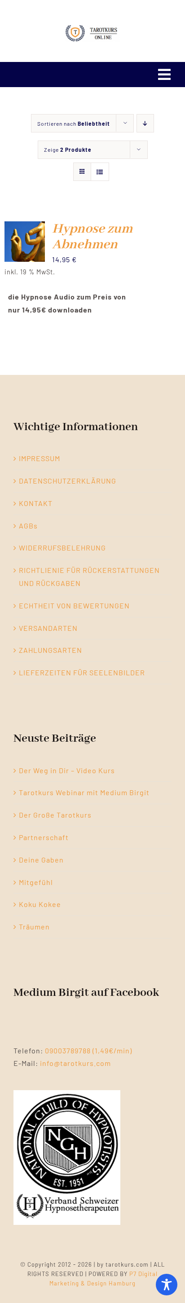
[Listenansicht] (100, 171)
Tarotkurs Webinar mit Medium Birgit (84, 792)
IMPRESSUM (39, 458)
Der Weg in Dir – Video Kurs (67, 770)
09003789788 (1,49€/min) (88, 1050)
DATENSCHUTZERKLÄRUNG (67, 480)
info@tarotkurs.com (75, 1063)
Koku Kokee (40, 904)
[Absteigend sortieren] (145, 123)
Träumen (34, 926)
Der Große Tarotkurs (55, 814)
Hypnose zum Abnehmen (92, 236)
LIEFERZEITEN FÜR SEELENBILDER (82, 672)
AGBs (28, 525)
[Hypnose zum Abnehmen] (24, 227)
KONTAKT (36, 503)
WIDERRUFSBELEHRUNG (62, 547)
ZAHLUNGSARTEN (50, 650)
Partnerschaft (44, 837)
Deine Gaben (41, 859)
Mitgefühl (36, 882)
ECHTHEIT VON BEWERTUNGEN (74, 605)
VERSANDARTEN (48, 628)
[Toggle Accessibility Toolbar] (166, 1284)
